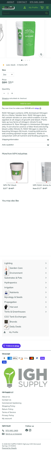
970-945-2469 (37, 2)
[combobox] (25, 13)
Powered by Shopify (9, 448)
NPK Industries (19, 154)
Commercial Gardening (11, 403)
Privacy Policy (8, 415)
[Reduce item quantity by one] (4, 93)
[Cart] (42, 7)
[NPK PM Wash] (16, 174)
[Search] (46, 13)
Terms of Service (9, 412)
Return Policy (7, 409)
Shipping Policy (8, 406)
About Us (6, 397)
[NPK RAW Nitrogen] (16, 221)
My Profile (33, 7)
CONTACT (22, 2)
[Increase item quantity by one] (12, 93)
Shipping (5, 98)
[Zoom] (41, 54)
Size (4, 70)
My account (7, 418)
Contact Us (6, 400)
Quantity (6, 89)
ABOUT (10, 2)
